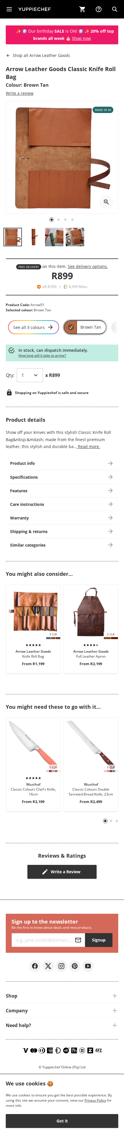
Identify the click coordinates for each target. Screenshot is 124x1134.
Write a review (19, 93)
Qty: (10, 375)
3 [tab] (117, 821)
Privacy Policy (95, 1100)
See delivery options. (88, 266)
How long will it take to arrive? (42, 355)
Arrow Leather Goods (41, 55)
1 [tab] (105, 821)
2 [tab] (111, 821)
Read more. (88, 446)
